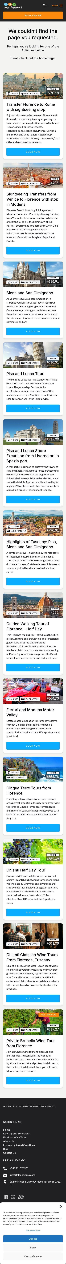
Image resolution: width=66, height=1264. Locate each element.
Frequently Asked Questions (19, 1144)
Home (6, 1129)
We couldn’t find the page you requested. (32, 1106)
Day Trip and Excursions (16, 1133)
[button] (61, 1206)
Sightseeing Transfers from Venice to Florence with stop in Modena (32, 199)
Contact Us (9, 1152)
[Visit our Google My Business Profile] (13, 1197)
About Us (8, 1141)
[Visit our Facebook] (6, 1197)
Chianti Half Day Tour (25, 870)
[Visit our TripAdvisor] (21, 1197)
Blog (5, 1148)
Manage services (33, 1230)
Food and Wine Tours (14, 1137)
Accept (33, 1238)
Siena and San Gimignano (29, 293)
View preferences (33, 1256)
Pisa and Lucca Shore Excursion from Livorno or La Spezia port (32, 455)
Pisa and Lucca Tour (24, 373)
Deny (33, 1247)
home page (47, 58)
